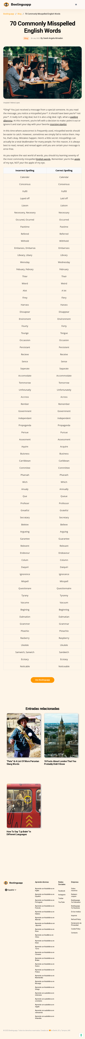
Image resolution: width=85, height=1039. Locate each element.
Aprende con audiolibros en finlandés (44, 1017)
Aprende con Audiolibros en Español (44, 895)
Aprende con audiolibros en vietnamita (44, 1011)
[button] (76, 4)
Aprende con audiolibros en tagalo (44, 1006)
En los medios (76, 912)
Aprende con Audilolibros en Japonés (45, 924)
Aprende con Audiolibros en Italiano (44, 913)
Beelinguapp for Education (76, 901)
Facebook (61, 891)
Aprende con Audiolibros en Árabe (44, 959)
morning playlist (58, 124)
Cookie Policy (75, 929)
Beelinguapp (8, 14)
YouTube (61, 902)
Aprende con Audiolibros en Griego (44, 988)
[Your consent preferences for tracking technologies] (81, 1035)
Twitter (60, 898)
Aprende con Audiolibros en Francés (44, 907)
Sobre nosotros (74, 889)
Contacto (74, 933)
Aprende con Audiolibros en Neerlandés (44, 977)
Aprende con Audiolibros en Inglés (44, 889)
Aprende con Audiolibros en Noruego (44, 982)
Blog (19, 14)
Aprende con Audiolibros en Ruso (44, 930)
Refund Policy (76, 919)
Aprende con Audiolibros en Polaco (44, 971)
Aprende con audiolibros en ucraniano (44, 1000)
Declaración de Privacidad (76, 924)
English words (43, 159)
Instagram (62, 895)
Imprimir (74, 915)
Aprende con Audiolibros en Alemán (44, 918)
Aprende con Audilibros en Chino (44, 936)
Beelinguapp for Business (75, 907)
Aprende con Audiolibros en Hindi (44, 942)
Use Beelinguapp (42, 680)
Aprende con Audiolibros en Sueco (44, 965)
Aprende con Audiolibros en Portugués (44, 901)
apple (77, 159)
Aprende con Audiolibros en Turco (44, 947)
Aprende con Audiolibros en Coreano (44, 953)
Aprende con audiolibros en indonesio (44, 994)
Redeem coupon (74, 895)
